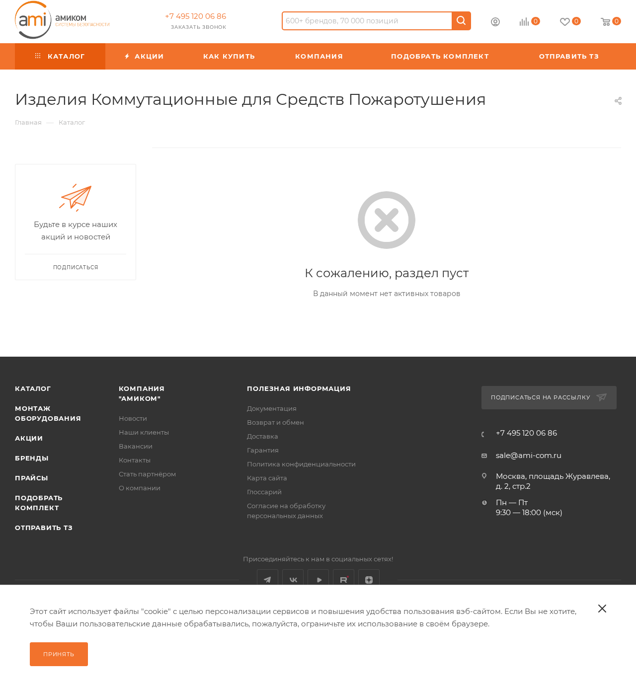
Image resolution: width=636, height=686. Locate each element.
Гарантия (263, 450)
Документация (272, 408)
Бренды (32, 458)
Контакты (135, 460)
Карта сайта (267, 478)
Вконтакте (293, 580)
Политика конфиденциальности (301, 464)
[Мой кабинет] (495, 23)
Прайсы (31, 478)
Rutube (343, 580)
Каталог (33, 388)
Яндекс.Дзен (369, 580)
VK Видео (318, 580)
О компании (139, 488)
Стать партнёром (147, 474)
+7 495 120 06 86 (195, 16)
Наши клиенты (144, 432)
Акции (29, 438)
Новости (133, 418)
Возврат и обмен (275, 422)
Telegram (267, 580)
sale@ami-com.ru (528, 455)
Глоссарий (264, 492)
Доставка (262, 436)
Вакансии (136, 446)
